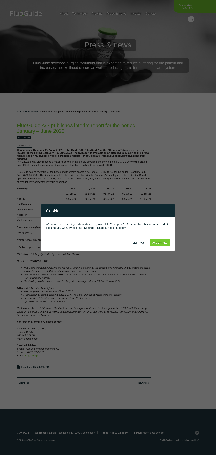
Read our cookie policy (111, 227)
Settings (139, 242)
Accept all (159, 242)
